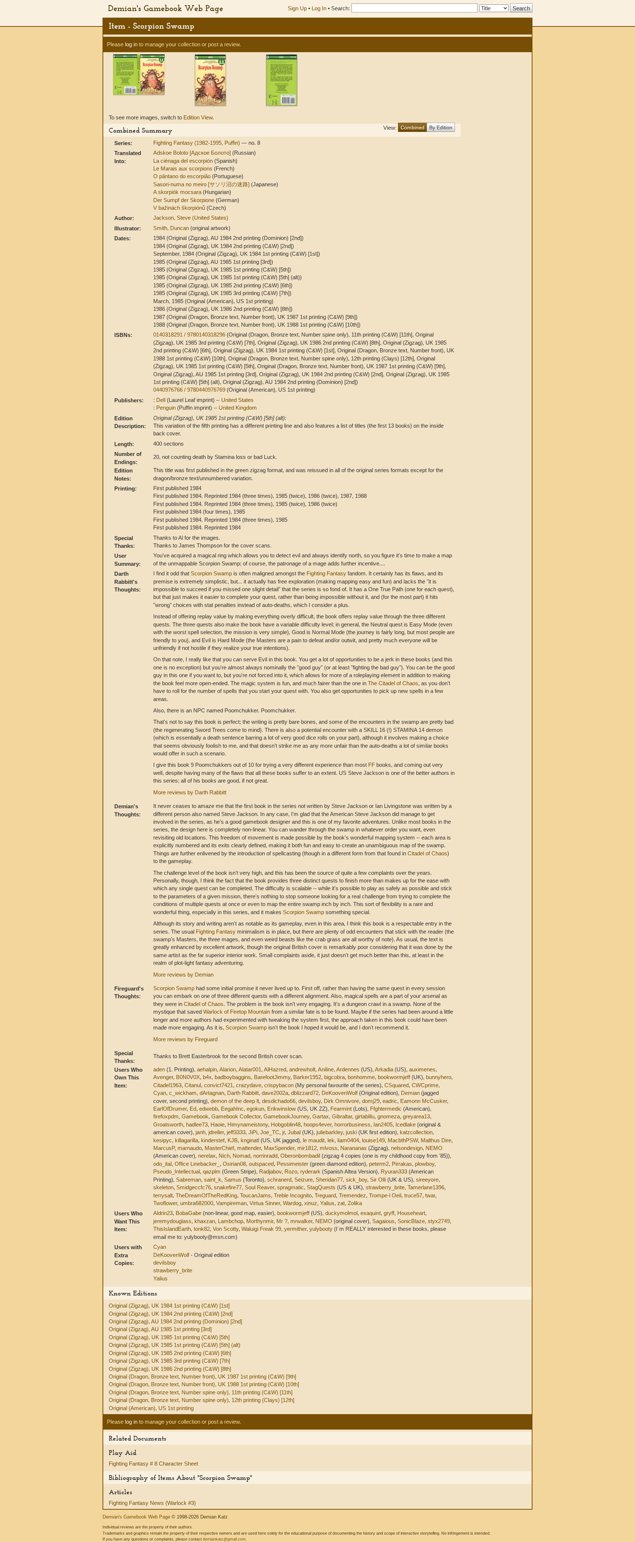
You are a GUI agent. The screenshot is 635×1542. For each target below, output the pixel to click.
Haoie (218, 1124)
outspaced (261, 1164)
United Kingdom (238, 408)
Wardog (292, 1203)
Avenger (163, 1077)
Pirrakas (402, 1164)
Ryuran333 (394, 1171)
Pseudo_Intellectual (176, 1171)
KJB (232, 1140)
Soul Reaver (259, 1187)
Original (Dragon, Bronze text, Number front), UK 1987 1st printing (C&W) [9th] (202, 1376)
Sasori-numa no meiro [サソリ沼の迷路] (202, 184)
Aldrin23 (163, 1213)
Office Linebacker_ (197, 1164)
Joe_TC (269, 1132)
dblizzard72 (305, 1093)
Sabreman (188, 1179)
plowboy (424, 1164)
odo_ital (162, 1164)
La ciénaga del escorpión (183, 161)
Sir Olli (378, 1179)
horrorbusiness (352, 1124)
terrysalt (163, 1195)
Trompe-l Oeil (385, 1195)
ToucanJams (255, 1195)
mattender (249, 1148)
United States (237, 400)
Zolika (355, 1203)
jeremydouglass (172, 1221)
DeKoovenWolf (340, 1093)
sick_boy (356, 1179)
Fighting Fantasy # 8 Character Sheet (153, 1463)
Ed (193, 1109)
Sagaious (383, 1221)
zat (341, 1203)
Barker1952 (307, 1077)
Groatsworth (168, 1124)
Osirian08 (234, 1164)
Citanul (192, 1085)
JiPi (252, 1132)
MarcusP (164, 1148)
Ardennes (347, 1069)
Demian (410, 1093)
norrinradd (265, 1156)
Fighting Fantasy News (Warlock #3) (152, 1503)
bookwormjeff (394, 1077)
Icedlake (405, 1124)
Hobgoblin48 (286, 1124)
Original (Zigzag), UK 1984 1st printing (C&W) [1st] (169, 1305)
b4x (207, 1077)
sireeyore (427, 1179)
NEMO (434, 1148)
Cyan (159, 1093)
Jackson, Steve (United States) (190, 218)
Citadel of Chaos (427, 853)
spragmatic (290, 1187)
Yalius (327, 1203)
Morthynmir (259, 1221)
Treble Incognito (293, 1195)
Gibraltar (342, 1116)
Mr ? (281, 1221)
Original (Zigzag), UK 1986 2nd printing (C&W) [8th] (170, 1369)
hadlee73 (197, 1124)
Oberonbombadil (300, 1156)
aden (159, 1069)
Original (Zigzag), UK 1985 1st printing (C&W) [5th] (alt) (174, 1345)
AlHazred (275, 1069)
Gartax (320, 1116)
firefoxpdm (166, 1116)
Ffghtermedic (386, 1109)
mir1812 (307, 1148)
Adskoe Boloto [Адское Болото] (192, 153)
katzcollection (416, 1132)
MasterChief (219, 1148)
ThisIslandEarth (172, 1229)
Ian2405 (382, 1124)
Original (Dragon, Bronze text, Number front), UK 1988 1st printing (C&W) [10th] (204, 1384)
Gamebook (195, 1116)
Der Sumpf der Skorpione (184, 200)
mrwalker (301, 1221)
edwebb (208, 1109)
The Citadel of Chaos (393, 683)
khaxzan (204, 1221)
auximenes (422, 1069)
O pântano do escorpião (182, 176)
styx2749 (439, 1221)
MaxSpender (279, 1148)
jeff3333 (236, 1132)
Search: (340, 8)
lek (330, 1140)
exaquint (370, 1213)
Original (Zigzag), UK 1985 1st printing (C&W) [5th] (169, 1337)
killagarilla (186, 1140)
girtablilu (364, 1116)
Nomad (241, 1156)
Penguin (166, 408)
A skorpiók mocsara (178, 192)
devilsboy (309, 1101)
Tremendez (352, 1195)
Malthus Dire (436, 1140)
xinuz (310, 1203)
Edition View (197, 117)
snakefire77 (228, 1187)
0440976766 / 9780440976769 (190, 390)
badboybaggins (233, 1077)
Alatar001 (249, 1069)
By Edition (440, 127)
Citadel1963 (167, 1085)
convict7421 (218, 1085)
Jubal (294, 1132)
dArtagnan (212, 1093)
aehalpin (207, 1069)
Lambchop (230, 1221)
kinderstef (213, 1140)
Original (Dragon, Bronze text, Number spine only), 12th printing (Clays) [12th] (201, 1400)
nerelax (207, 1156)
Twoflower (165, 1203)
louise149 (373, 1140)
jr (283, 1132)
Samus (232, 1179)
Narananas (353, 1148)
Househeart (411, 1213)
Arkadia (384, 1069)
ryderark (310, 1171)
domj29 (371, 1101)
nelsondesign (407, 1148)
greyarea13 (416, 1116)
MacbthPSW (403, 1140)
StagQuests (321, 1187)
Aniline (326, 1069)
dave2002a (275, 1093)
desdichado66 (278, 1101)
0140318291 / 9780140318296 (190, 334)
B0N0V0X (188, 1077)
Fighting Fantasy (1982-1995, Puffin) (197, 143)
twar (430, 1195)
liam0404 (348, 1140)
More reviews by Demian (183, 974)
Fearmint (341, 1109)
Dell (161, 400)
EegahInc (232, 1109)
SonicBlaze (411, 1221)
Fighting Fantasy (326, 573)
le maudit (313, 1140)
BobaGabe (188, 1213)
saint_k (212, 1179)
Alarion (227, 1069)
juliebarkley (329, 1132)
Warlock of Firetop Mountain (236, 1012)
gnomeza (388, 1116)
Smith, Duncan (171, 228)
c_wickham (183, 1093)
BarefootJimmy (272, 1077)
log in (131, 44)
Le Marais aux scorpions (183, 168)
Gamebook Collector (236, 1116)
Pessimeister (292, 1164)
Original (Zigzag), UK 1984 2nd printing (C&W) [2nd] (171, 1314)
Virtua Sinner (265, 1203)
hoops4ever (317, 1124)
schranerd (279, 1179)
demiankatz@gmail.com (224, 1539)
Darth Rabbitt (243, 1093)
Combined (412, 127)
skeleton (163, 1187)
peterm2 (379, 1164)
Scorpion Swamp (211, 573)
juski (351, 1132)
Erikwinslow (281, 1109)
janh (200, 1132)
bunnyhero (438, 1077)
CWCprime (425, 1085)
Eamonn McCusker (423, 1101)
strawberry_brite (385, 1187)
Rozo (290, 1171)
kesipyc (162, 1140)
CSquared (396, 1085)
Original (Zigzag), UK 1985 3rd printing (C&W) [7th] (169, 1361)
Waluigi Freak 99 (261, 1229)
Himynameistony (247, 1124)
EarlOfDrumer (170, 1109)
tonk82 (202, 1229)
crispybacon (279, 1085)
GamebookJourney (286, 1116)
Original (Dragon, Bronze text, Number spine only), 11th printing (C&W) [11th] (201, 1392)
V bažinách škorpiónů (180, 208)
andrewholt (302, 1069)
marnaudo (189, 1148)
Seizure (303, 1179)
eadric (390, 1101)
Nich (224, 1156)
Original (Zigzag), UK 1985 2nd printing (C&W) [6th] (170, 1353)
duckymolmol (341, 1213)
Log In (319, 8)
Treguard (325, 1195)
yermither (295, 1229)
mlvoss (328, 1148)
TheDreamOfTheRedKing (206, 1195)
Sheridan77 (329, 1179)
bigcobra (334, 1077)
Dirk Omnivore (341, 1101)
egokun (255, 1109)
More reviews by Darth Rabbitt (189, 792)
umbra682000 (196, 1203)
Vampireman (231, 1203)
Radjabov (270, 1171)
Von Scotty (225, 1229)
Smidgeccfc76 (193, 1187)
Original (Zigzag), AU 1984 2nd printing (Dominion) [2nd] (175, 1321)
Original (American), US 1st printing (151, 1408)
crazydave (248, 1085)
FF (371, 765)
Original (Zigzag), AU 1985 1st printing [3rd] (160, 1329)
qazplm (211, 1171)
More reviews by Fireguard (185, 1039)
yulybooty (321, 1229)
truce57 (413, 1195)
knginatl (250, 1140)
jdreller (216, 1132)
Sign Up (297, 8)
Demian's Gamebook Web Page (165, 8)
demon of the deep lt (235, 1101)
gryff (389, 1213)
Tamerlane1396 (426, 1187)
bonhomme (361, 1077)
